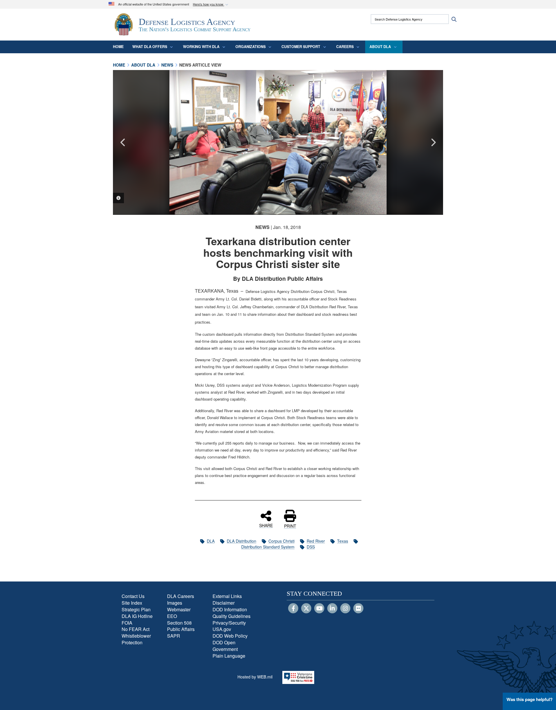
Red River (316, 541)
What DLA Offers (149, 46)
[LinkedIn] (332, 609)
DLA (211, 541)
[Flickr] (358, 609)
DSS (311, 547)
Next (433, 142)
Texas (342, 541)
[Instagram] (345, 609)
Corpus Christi (281, 541)
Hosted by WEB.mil (254, 677)
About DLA (380, 46)
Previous (123, 142)
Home (118, 46)
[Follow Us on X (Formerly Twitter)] (306, 609)
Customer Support (300, 46)
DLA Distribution (241, 541)
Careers (345, 46)
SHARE (266, 525)
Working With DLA (201, 46)
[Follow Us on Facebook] (293, 609)
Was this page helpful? (529, 699)
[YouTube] (319, 609)
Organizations (250, 46)
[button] (211, 4)
